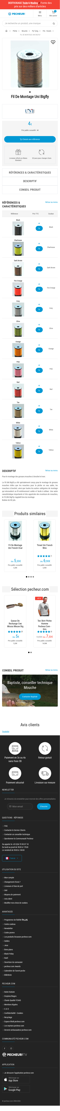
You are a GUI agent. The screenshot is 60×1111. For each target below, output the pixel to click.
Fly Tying (35, 31)
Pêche (15, 31)
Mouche (24, 31)
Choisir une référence (31, 139)
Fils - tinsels (47, 31)
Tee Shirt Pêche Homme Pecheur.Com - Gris (22, 623)
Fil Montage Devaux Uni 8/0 (48, 546)
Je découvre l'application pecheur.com (19, 1073)
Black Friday (9, 954)
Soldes (6, 941)
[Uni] (30, 111)
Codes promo (9, 932)
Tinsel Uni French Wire (22, 546)
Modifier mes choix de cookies (16, 903)
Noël (6, 958)
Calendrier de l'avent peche (14, 971)
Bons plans (8, 949)
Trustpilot (5, 731)
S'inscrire (44, 806)
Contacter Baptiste (29, 696)
